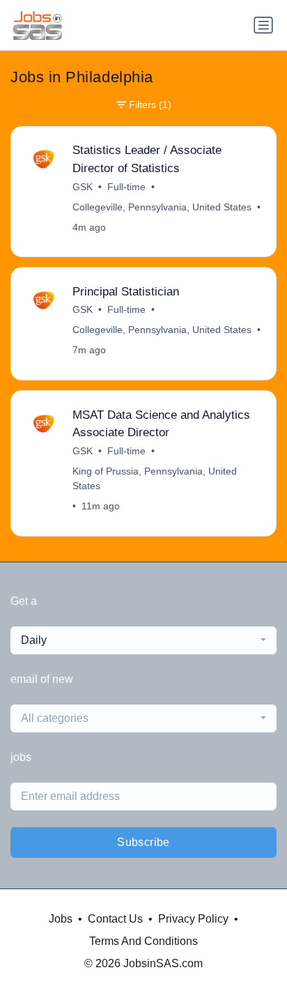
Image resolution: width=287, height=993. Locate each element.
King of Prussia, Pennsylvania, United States (154, 478)
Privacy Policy (193, 919)
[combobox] (143, 640)
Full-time (126, 186)
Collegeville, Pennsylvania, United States (161, 207)
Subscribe (143, 842)
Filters (150, 104)
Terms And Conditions (143, 941)
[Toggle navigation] (263, 25)
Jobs (60, 919)
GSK (82, 186)
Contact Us (115, 919)
